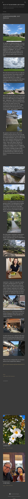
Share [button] (4, 374)
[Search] (25, 2)
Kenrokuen (5, 201)
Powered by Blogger (15, 493)
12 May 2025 (6, 446)
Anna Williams (17, 496)
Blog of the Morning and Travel (14, 4)
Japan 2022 (8, 376)
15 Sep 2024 (6, 483)
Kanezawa (13, 376)
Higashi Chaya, (9, 311)
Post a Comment (9, 448)
